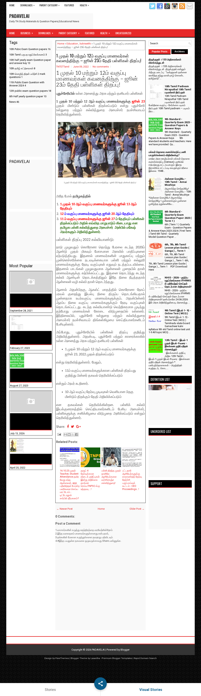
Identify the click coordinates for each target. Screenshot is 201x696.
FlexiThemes (62, 658)
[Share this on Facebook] (68, 427)
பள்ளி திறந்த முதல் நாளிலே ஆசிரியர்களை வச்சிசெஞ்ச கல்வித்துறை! (111, 476)
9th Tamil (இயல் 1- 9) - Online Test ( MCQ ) (178, 312)
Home (12, 5)
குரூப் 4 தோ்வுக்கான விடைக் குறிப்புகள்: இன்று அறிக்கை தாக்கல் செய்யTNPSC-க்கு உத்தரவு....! (90, 480)
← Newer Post (65, 508)
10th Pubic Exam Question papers (29, 49)
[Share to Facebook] (77, 434)
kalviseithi (85, 43)
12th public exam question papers (30, 90)
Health (84, 5)
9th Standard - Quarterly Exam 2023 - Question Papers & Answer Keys (30, 375)
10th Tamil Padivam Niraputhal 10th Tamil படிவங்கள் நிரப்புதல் (27, 337)
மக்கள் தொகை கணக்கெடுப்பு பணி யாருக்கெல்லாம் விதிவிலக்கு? (24, 421)
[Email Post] (59, 434)
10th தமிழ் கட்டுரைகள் (22, 68)
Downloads (27, 5)
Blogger (125, 649)
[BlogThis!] (69, 434)
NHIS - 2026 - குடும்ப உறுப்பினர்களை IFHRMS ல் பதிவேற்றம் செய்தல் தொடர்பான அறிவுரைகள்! (178, 282)
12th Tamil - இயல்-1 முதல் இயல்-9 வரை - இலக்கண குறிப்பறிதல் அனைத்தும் (176, 345)
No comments (101, 66)
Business (27, 33)
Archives (180, 51)
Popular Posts (159, 51)
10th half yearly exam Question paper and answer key (30, 61)
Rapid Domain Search (145, 658)
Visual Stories (150, 690)
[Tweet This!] (72, 427)
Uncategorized (123, 33)
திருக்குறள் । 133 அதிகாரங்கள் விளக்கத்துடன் (23, 300)
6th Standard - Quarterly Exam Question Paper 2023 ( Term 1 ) (178, 216)
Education (72, 43)
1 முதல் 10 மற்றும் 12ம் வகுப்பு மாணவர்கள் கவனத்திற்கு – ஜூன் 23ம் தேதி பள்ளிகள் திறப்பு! (98, 58)
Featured (69, 5)
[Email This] (65, 434)
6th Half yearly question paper (27, 96)
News (14, 101)
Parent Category (49, 5)
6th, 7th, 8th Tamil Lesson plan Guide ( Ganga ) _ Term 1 (177, 247)
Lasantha (95, 658)
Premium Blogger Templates (117, 658)
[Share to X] (73, 434)
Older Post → (137, 508)
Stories (50, 690)
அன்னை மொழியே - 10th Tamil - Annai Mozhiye (28, 459)
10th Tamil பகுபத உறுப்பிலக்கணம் (28, 54)
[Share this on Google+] (78, 427)
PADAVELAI (19, 15)
